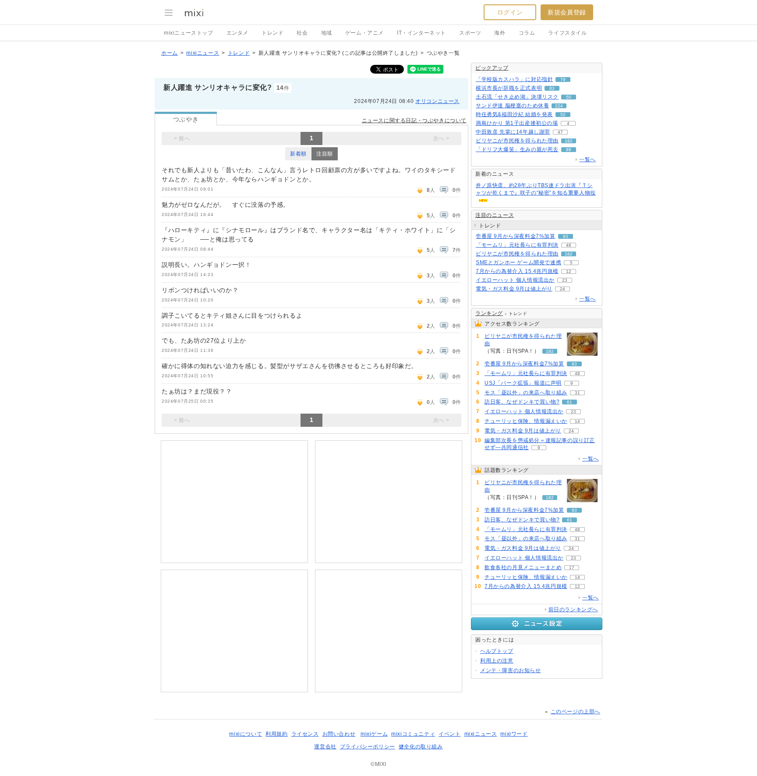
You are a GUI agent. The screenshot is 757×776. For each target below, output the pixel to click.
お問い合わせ (339, 734)
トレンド (272, 33)
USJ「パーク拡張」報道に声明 (523, 383)
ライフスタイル (567, 33)
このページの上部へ (575, 712)
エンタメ (237, 33)
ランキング (489, 313)
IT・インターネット (421, 33)
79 (563, 79)
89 (568, 149)
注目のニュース (494, 215)
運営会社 (325, 747)
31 (577, 392)
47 (560, 132)
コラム (527, 33)
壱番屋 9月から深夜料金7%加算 (515, 236)
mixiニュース (202, 53)
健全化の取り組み (421, 747)
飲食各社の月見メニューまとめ (523, 567)
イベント (449, 734)
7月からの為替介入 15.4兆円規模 (517, 271)
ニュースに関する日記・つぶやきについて (414, 120)
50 (568, 97)
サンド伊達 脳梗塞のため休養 (512, 106)
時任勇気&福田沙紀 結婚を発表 (514, 114)
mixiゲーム (374, 734)
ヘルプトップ (496, 651)
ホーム (169, 53)
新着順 (298, 154)
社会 (302, 33)
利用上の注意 (496, 661)
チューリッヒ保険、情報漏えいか (526, 421)
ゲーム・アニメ (364, 33)
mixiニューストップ (188, 33)
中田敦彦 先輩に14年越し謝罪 (513, 132)
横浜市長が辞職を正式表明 (509, 88)
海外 (499, 33)
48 (568, 245)
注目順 (324, 154)
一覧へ (587, 159)
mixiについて (245, 734)
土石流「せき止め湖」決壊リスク (517, 97)
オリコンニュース (437, 101)
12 (568, 271)
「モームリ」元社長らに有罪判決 (517, 245)
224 (559, 105)
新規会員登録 (567, 12)
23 (564, 280)
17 (571, 567)
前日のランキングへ (573, 609)
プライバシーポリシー (367, 747)
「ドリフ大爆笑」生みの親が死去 (517, 149)
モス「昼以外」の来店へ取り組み (526, 393)
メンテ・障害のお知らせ (510, 670)
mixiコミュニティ (413, 734)
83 (552, 88)
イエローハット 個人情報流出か (515, 280)
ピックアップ (492, 68)
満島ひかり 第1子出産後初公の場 (517, 123)
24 (562, 289)
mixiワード (513, 734)
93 (565, 236)
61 (569, 402)
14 (577, 421)
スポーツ (470, 33)
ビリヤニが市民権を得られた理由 (517, 141)
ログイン (510, 12)
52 (563, 114)
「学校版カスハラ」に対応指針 (514, 79)
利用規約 (276, 734)
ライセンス (305, 734)
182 (569, 140)
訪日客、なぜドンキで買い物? (522, 402)
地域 (326, 33)
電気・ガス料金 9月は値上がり (514, 289)
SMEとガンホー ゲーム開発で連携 (518, 262)
